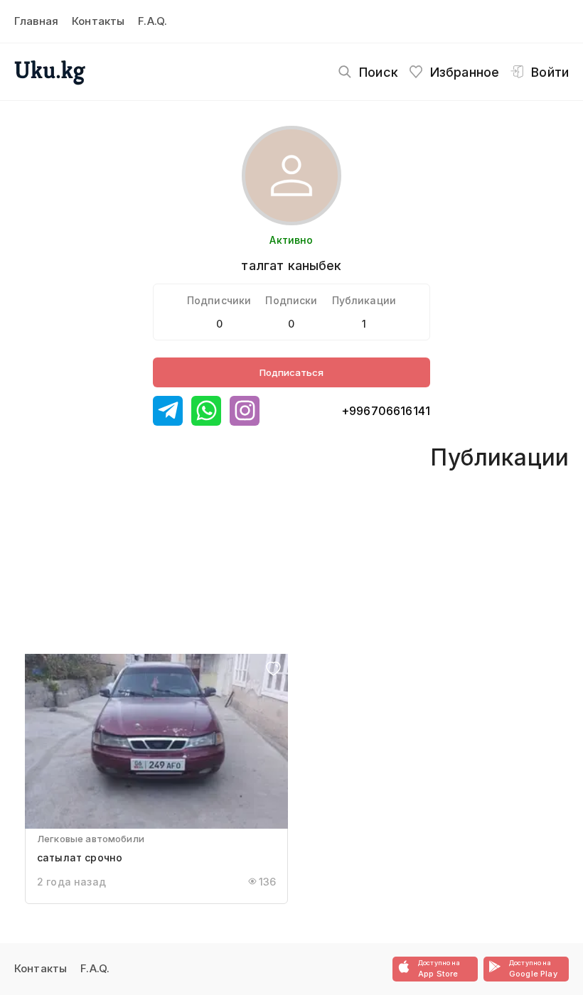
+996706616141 (385, 411)
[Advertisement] (222, 547)
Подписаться (291, 372)
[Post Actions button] (273, 670)
